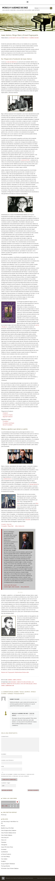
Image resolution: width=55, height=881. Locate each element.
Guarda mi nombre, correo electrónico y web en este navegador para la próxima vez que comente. (17, 775)
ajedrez (10, 679)
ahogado (13, 681)
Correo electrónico (7, 760)
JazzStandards (4, 851)
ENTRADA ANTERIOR (7, 790)
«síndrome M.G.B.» (25, 160)
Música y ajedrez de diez (31, 37)
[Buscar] (51, 8)
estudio (28, 681)
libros (15, 679)
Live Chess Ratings (5, 856)
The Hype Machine (5, 866)
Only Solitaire (4, 859)
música (19, 679)
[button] (27, 2)
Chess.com (3, 840)
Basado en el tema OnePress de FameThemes (19, 878)
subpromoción (9, 685)
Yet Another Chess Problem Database (9, 868)
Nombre (4, 754)
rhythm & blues (28, 683)
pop (22, 683)
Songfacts (3, 861)
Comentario (5, 736)
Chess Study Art (4, 837)
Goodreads (3, 849)
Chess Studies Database (6, 835)
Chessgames (4, 844)
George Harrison (33, 484)
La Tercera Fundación (6, 854)
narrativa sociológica (13, 683)
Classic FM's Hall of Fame (7, 847)
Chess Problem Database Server (8, 832)
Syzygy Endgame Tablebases (8, 863)
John (18, 501)
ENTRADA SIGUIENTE (33, 790)
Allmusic (3, 825)
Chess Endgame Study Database (8, 830)
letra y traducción (19, 526)
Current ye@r (6, 782)
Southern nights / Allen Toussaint (11, 586)
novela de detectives (11, 62)
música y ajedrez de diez (15, 8)
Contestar (34, 699)
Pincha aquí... (4, 814)
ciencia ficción (21, 681)
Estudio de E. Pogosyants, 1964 (15, 672)
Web (2, 766)
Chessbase (3, 842)
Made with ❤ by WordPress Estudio (44, 878)
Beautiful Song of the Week (7, 828)
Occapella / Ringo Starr (7, 526)
